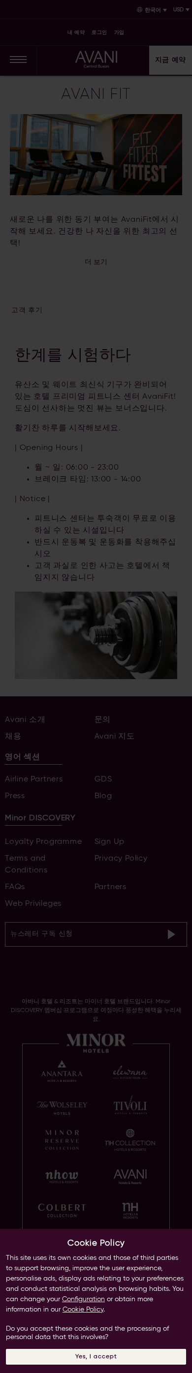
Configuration (83, 1299)
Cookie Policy (83, 1309)
